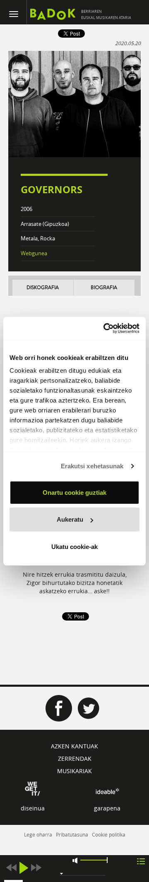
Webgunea (34, 253)
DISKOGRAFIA (42, 287)
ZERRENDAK (74, 758)
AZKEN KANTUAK (74, 746)
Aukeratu (70, 519)
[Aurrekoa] (11, 867)
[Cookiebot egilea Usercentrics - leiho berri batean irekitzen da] (105, 328)
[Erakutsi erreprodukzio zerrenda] (141, 861)
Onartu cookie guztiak (74, 492)
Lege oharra (38, 834)
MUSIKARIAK (74, 771)
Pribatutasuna (72, 834)
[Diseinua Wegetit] (32, 788)
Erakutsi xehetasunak (92, 466)
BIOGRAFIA (104, 287)
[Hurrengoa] (36, 867)
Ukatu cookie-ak (74, 546)
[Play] (23, 867)
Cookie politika (108, 834)
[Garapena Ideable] (107, 791)
